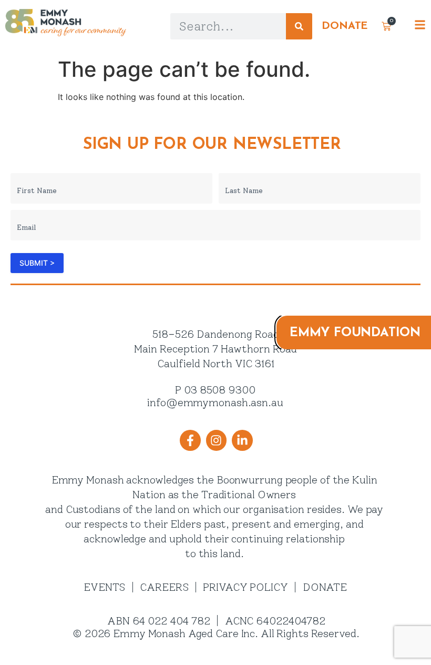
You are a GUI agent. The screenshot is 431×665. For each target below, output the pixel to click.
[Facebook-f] (190, 440)
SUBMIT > (37, 262)
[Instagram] (216, 440)
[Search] (299, 26)
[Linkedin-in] (242, 440)
